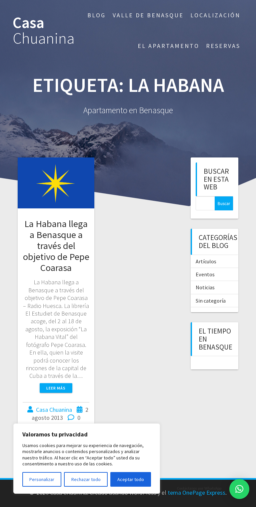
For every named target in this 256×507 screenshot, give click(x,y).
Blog (96, 15)
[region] (86, 458)
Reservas (223, 46)
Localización (215, 15)
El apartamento (168, 46)
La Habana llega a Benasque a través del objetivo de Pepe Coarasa (56, 246)
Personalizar (41, 479)
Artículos (206, 261)
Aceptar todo (130, 479)
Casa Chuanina (54, 409)
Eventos (205, 274)
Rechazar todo (86, 479)
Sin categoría (211, 300)
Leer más (56, 387)
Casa (44, 30)
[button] (239, 489)
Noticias (205, 287)
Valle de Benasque (148, 15)
